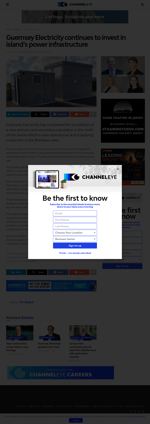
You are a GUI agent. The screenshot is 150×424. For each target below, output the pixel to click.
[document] (75, 212)
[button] (118, 169)
